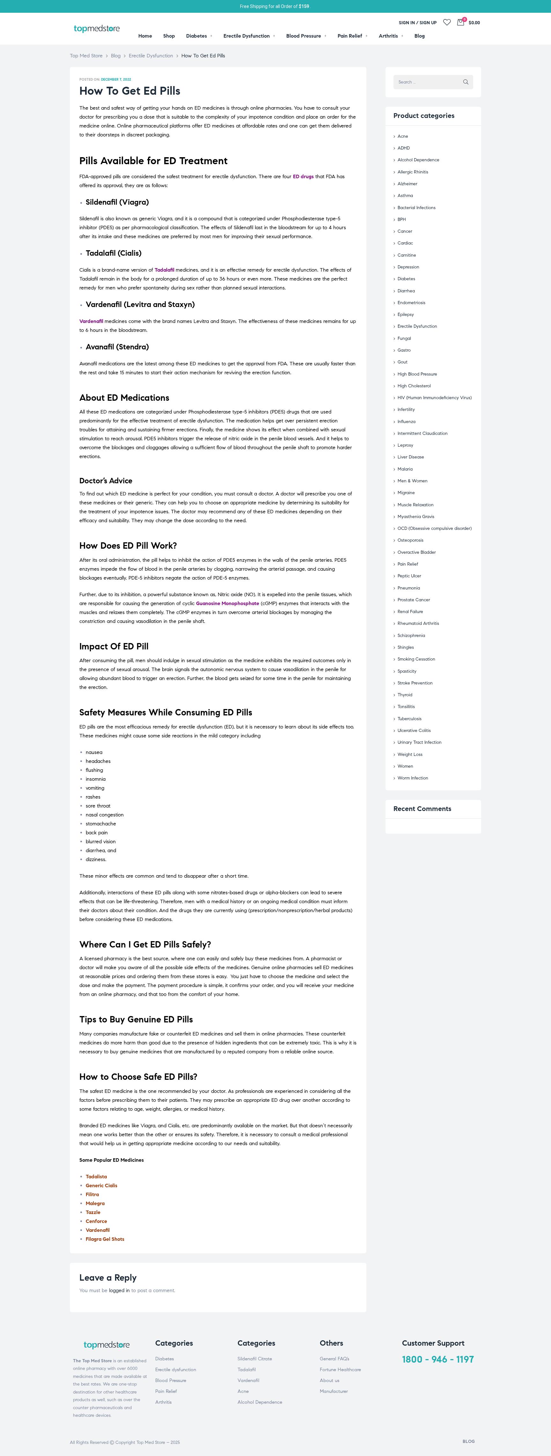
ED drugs (303, 176)
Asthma (405, 195)
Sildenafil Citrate (255, 1359)
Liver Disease (411, 457)
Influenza (406, 421)
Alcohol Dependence (418, 160)
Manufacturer (334, 1391)
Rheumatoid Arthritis (418, 623)
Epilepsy (406, 314)
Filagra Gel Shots (105, 1239)
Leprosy (405, 445)
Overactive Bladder (417, 552)
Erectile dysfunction (175, 1369)
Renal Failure (410, 611)
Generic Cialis (101, 1185)
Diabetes (406, 279)
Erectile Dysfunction (417, 326)
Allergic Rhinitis (413, 172)
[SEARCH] (466, 82)
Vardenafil (91, 321)
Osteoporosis (410, 540)
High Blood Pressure (417, 374)
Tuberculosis (410, 718)
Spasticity (407, 671)
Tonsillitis (406, 706)
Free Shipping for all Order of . (275, 6)
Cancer (405, 231)
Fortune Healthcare (340, 1369)
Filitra (92, 1194)
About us (329, 1380)
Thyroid (405, 695)
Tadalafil (164, 270)
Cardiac (405, 243)
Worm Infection (413, 778)
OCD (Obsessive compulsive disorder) (435, 528)
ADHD (404, 148)
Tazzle (93, 1212)
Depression (408, 267)
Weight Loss (410, 754)
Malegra (95, 1203)
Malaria (405, 469)
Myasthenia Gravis (416, 516)
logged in (119, 1290)
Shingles (406, 647)
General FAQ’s (334, 1359)
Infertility (406, 409)
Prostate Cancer (414, 600)
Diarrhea (406, 291)
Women (405, 766)
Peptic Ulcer (409, 576)
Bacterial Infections (417, 207)
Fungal (404, 338)
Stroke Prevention (415, 683)
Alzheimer (407, 184)
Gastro (404, 350)
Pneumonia (409, 588)
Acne (403, 136)
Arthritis (163, 1402)
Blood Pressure (170, 1380)
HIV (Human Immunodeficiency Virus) (435, 397)
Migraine (406, 492)
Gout (403, 362)
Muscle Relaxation (416, 505)
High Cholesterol (414, 386)
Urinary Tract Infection (420, 742)
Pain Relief (408, 564)
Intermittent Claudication (423, 433)
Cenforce (96, 1221)
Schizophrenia (411, 635)
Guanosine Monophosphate (227, 603)
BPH (402, 219)
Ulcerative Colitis (414, 730)
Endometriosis (411, 302)
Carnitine (407, 255)
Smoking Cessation (416, 659)
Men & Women (413, 481)
